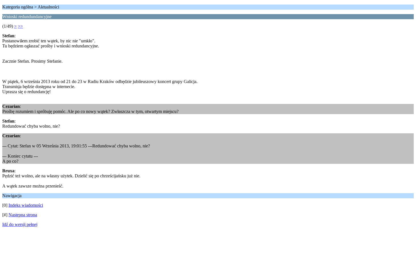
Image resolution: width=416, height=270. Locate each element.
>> (20, 26)
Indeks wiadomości (25, 205)
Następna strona (22, 214)
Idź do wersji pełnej (19, 224)
